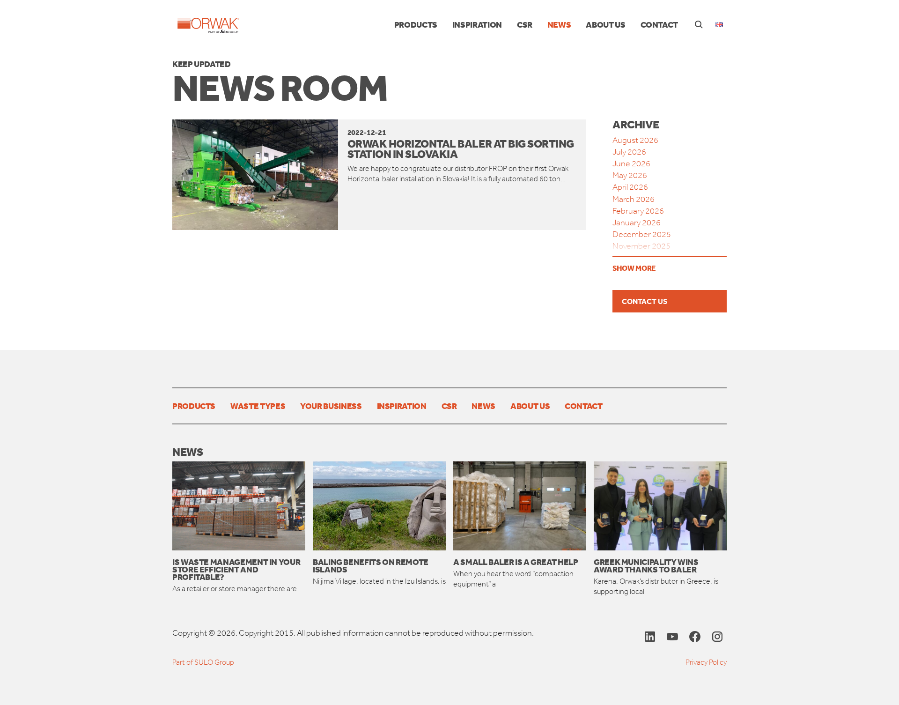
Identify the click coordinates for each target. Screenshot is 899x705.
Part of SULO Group (203, 662)
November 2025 (641, 246)
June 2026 (631, 163)
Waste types (257, 406)
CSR (524, 24)
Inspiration (477, 24)
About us (605, 24)
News (559, 24)
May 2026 (629, 175)
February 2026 (638, 211)
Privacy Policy (706, 662)
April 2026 (630, 187)
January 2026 (636, 222)
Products (415, 24)
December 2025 (641, 234)
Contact (659, 24)
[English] (719, 24)
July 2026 (629, 152)
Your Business (330, 406)
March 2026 (633, 199)
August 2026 (635, 140)
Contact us (644, 301)
